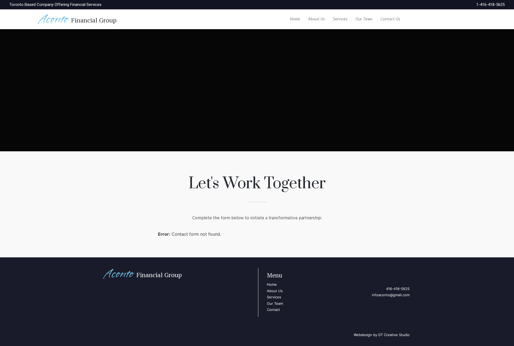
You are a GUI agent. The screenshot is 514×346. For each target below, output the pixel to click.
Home (295, 19)
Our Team (364, 19)
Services (340, 19)
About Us (316, 19)
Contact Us (390, 19)
